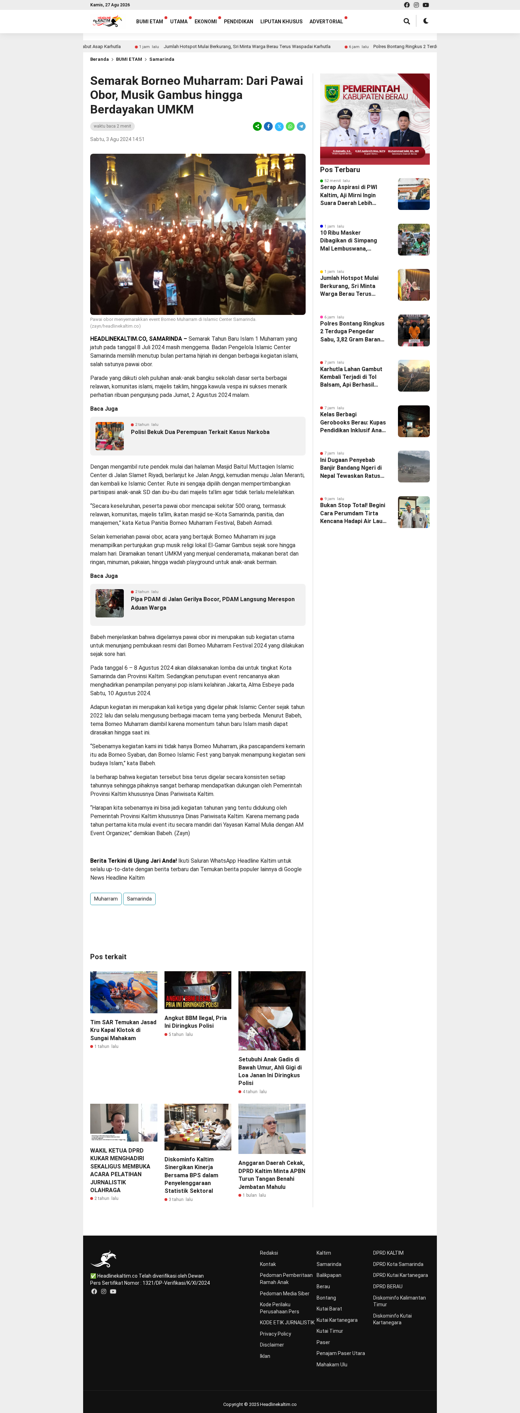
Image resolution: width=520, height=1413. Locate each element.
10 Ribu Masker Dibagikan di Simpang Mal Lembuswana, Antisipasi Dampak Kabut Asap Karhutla (353, 241)
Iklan (265, 1356)
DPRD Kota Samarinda (398, 1264)
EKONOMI (206, 21)
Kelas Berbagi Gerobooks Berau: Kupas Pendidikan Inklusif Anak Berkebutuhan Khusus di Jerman (353, 422)
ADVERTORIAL (326, 21)
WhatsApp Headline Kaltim (243, 860)
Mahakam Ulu (332, 1364)
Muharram (106, 899)
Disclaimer (272, 1345)
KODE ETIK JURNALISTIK (287, 1322)
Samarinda (161, 59)
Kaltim (324, 1253)
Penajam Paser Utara (341, 1353)
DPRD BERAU (388, 1286)
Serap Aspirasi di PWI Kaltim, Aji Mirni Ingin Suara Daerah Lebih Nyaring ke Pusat (348, 195)
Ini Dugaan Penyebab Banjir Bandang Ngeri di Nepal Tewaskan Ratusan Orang (353, 468)
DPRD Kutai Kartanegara (400, 1275)
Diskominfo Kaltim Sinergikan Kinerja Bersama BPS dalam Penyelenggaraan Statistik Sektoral (191, 1175)
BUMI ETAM (149, 21)
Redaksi (269, 1253)
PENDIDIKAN (238, 21)
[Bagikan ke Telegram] (301, 126)
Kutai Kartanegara (337, 1320)
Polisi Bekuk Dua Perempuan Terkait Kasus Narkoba (200, 432)
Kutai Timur (330, 1331)
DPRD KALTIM (388, 1253)
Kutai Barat (329, 1309)
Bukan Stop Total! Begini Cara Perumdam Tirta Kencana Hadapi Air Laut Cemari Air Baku (352, 513)
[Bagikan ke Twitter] (279, 126)
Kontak (268, 1264)
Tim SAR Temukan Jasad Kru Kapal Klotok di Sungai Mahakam (123, 1030)
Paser (323, 1342)
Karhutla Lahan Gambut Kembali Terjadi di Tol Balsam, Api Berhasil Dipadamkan (351, 377)
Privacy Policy (275, 1334)
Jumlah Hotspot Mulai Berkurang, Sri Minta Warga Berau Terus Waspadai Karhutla (205, 46)
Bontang (326, 1298)
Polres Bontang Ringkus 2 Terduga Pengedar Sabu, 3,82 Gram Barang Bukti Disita (414, 46)
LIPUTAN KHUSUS (281, 21)
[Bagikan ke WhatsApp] (290, 126)
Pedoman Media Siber (285, 1293)
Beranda (99, 59)
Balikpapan (329, 1275)
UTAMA (178, 21)
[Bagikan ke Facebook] (268, 126)
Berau (323, 1286)
